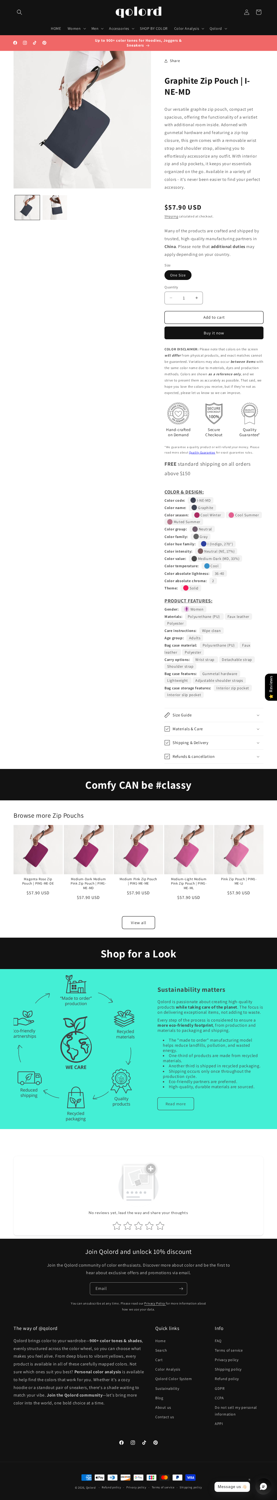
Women (196, 609)
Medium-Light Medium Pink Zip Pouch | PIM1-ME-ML (188, 884)
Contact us (164, 1416)
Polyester (175, 623)
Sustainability (167, 1388)
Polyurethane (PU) (204, 616)
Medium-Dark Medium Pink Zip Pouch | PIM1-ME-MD (88, 884)
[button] (19, 12)
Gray (203, 536)
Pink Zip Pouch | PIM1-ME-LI (239, 881)
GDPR (220, 1388)
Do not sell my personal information (236, 1411)
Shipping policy (228, 1369)
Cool (214, 565)
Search (161, 1350)
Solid (194, 588)
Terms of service (229, 1350)
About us (163, 1407)
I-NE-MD (203, 500)
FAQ (218, 1340)
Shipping (171, 216)
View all (138, 922)
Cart (159, 1359)
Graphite (205, 507)
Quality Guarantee (202, 452)
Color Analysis (167, 1369)
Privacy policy (226, 1359)
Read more (176, 1103)
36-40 (219, 573)
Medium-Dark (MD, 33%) (218, 558)
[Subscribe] (181, 1288)
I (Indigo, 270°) (219, 544)
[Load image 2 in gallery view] (54, 207)
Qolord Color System (173, 1378)
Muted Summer (186, 521)
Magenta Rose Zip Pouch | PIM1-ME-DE (38, 881)
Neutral (205, 529)
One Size (178, 275)
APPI (219, 1423)
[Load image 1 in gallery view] (27, 207)
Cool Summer (246, 515)
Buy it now (214, 332)
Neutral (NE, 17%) (219, 551)
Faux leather (238, 616)
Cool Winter (211, 515)
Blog (159, 1397)
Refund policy (227, 1378)
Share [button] (175, 60)
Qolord (91, 1487)
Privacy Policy (155, 1303)
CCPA (219, 1397)
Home (160, 1340)
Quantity (171, 287)
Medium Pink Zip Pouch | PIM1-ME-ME (138, 881)
